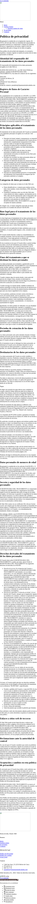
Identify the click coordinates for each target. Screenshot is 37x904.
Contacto (6, 32)
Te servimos (7, 30)
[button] (18, 22)
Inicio (5, 25)
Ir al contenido (4, 1)
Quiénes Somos (8, 27)
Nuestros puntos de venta (15, 28)
